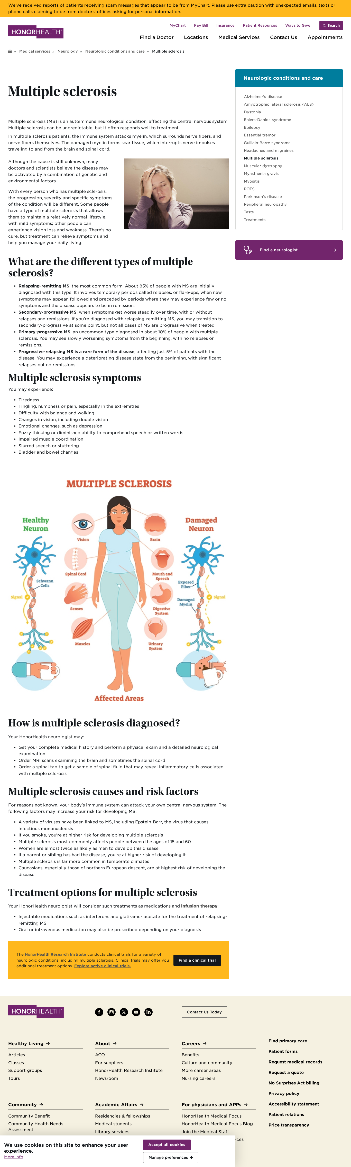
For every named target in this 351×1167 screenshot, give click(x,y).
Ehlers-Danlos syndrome (267, 119)
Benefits (190, 1054)
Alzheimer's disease (263, 96)
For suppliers (109, 1062)
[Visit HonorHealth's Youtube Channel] (136, 1012)
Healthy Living (25, 1043)
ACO (100, 1054)
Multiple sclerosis (261, 158)
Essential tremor (259, 135)
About (102, 1043)
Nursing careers (198, 1078)
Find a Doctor (157, 37)
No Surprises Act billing (294, 1083)
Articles (16, 1054)
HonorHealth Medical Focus (212, 1116)
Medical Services (239, 37)
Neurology (68, 51)
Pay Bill (201, 25)
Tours (14, 1078)
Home (10, 51)
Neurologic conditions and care (115, 51)
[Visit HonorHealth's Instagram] (111, 1012)
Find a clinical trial (197, 960)
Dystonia (252, 112)
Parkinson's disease (263, 196)
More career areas (201, 1070)
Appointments (325, 37)
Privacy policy (284, 1093)
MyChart (178, 25)
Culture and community (207, 1062)
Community (22, 1104)
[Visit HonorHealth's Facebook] (99, 1012)
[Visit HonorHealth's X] (124, 1012)
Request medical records (295, 1062)
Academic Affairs (116, 1104)
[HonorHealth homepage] (35, 32)
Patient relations (286, 1114)
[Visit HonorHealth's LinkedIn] (148, 1012)
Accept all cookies (166, 1145)
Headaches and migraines (269, 150)
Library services (112, 1131)
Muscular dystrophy (263, 166)
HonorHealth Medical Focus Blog (217, 1123)
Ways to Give (297, 25)
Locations (196, 37)
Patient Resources (260, 25)
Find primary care (288, 1041)
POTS (249, 189)
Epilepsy (252, 127)
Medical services (34, 51)
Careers (191, 1043)
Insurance (225, 25)
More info (13, 1157)
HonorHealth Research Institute (129, 1070)
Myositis (252, 181)
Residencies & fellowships (122, 1116)
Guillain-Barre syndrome (267, 143)
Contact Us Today (204, 1012)
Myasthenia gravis (261, 173)
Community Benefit (29, 1116)
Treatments (255, 219)
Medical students (113, 1123)
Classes (16, 1062)
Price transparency (289, 1125)
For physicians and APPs (211, 1104)
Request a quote (286, 1072)
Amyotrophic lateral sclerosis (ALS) (279, 104)
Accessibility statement (294, 1104)
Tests (249, 212)
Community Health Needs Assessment (35, 1126)
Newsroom (106, 1078)
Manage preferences (168, 1157)
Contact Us (283, 37)
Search (334, 25)
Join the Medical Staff (205, 1131)
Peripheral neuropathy (265, 204)
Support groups (25, 1070)
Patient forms (283, 1051)
